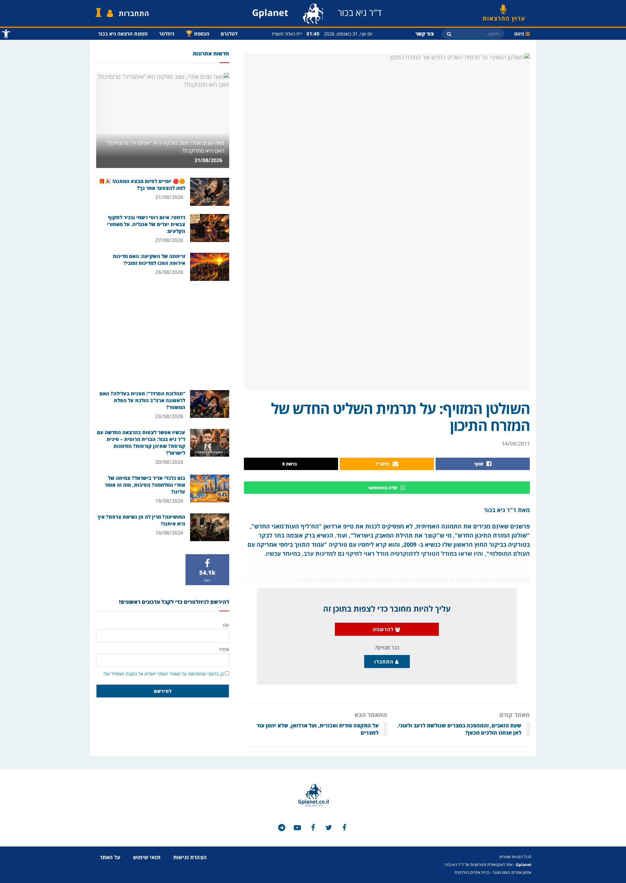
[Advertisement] (163, 334)
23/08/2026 (170, 416)
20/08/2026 (170, 461)
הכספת (197, 33)
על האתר (110, 857)
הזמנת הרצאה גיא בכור (123, 33)
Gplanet (523, 864)
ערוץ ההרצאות (504, 16)
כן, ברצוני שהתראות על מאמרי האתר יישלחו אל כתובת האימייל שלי (163, 674)
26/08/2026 (170, 272)
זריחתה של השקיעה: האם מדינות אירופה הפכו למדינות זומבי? (149, 259)
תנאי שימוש (146, 857)
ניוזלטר (166, 33)
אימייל (224, 649)
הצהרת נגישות (190, 857)
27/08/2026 (170, 240)
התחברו (384, 661)
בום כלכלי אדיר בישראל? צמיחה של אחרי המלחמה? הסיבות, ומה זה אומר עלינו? (145, 485)
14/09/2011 (516, 443)
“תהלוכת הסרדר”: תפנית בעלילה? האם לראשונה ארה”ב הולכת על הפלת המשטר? (142, 400)
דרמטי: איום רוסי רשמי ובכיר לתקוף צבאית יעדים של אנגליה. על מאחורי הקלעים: (146, 224)
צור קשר (424, 33)
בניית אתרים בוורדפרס (472, 872)
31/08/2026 (209, 160)
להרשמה (384, 629)
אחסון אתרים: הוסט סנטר (512, 872)
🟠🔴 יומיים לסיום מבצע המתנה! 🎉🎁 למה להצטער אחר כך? (142, 184)
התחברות (134, 13)
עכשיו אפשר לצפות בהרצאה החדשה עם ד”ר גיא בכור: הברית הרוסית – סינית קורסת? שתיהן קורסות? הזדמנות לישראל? (141, 442)
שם (226, 625)
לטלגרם (229, 33)
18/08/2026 (170, 500)
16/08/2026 (170, 532)
